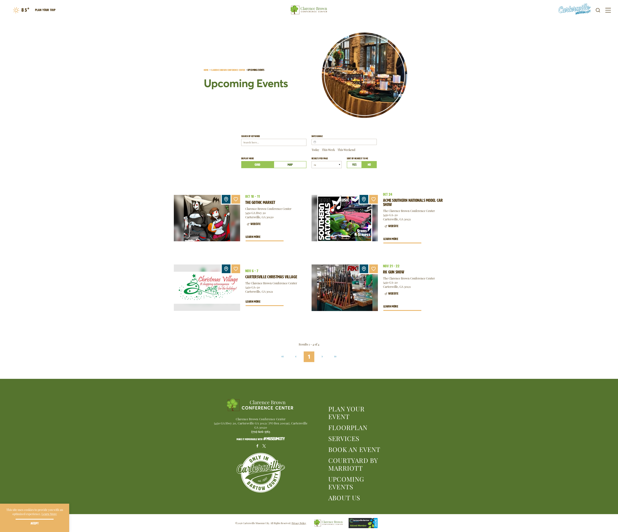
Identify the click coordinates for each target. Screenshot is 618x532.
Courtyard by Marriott (353, 463)
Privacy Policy (299, 523)
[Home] (309, 9)
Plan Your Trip (45, 10)
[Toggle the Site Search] (598, 10)
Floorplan (347, 427)
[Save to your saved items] (235, 199)
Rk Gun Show (393, 272)
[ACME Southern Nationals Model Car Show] (345, 218)
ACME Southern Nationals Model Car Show (413, 202)
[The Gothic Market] (207, 218)
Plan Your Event (346, 412)
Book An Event (354, 449)
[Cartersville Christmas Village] (207, 287)
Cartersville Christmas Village (271, 277)
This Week (328, 149)
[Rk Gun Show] (345, 287)
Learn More (253, 237)
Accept (35, 523)
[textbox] (344, 142)
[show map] (226, 199)
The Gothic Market (260, 202)
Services (344, 438)
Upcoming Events (346, 482)
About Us (344, 497)
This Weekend (346, 149)
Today (315, 149)
